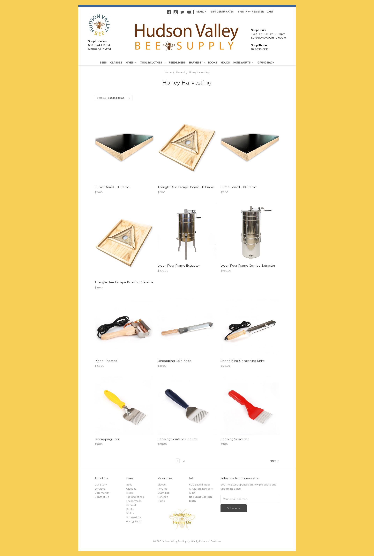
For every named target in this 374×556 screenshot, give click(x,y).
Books (212, 62)
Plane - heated (106, 361)
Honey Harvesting (199, 72)
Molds (225, 62)
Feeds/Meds (177, 62)
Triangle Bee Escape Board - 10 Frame (124, 282)
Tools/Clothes (151, 62)
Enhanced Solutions (210, 541)
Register (258, 11)
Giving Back (266, 62)
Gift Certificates (222, 11)
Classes (116, 62)
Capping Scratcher (235, 439)
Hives (130, 62)
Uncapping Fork (107, 439)
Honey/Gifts (242, 62)
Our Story (101, 484)
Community (102, 492)
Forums (163, 488)
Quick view (124, 145)
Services (100, 488)
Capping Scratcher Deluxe (178, 439)
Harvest (195, 62)
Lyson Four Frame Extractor (179, 265)
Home (168, 72)
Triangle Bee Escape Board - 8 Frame (186, 187)
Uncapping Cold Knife (174, 361)
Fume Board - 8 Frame (112, 187)
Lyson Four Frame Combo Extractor (248, 265)
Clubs (161, 501)
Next (273, 461)
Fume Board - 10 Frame (239, 187)
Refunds (163, 497)
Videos (162, 484)
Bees (103, 62)
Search (201, 11)
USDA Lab (164, 492)
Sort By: (101, 97)
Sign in (242, 11)
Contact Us (102, 497)
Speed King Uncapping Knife (243, 361)
